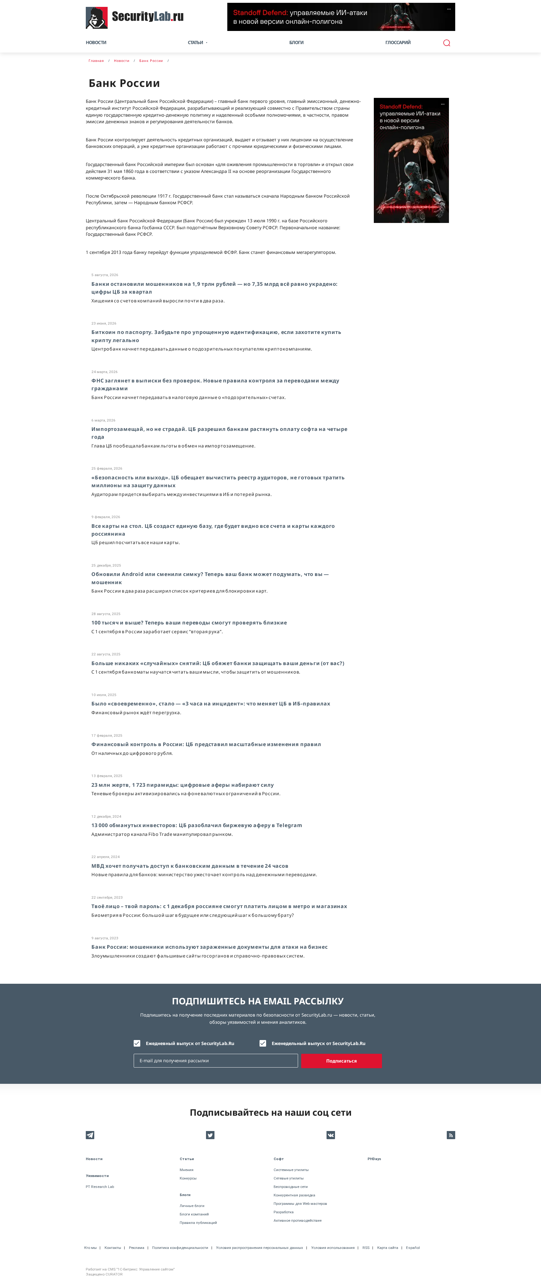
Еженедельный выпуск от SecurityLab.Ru (318, 1043)
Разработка (284, 1212)
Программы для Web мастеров (300, 1203)
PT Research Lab (100, 1186)
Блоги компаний (194, 1214)
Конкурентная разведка (294, 1195)
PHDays (374, 1159)
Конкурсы (188, 1178)
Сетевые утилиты (289, 1178)
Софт (279, 1159)
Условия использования (333, 1247)
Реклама (136, 1247)
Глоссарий (398, 42)
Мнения (186, 1170)
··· (449, 9)
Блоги (296, 42)
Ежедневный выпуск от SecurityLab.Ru (190, 1043)
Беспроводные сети (291, 1186)
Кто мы (90, 1247)
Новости (96, 42)
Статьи (187, 1159)
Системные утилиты (291, 1170)
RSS (366, 1247)
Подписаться (341, 1061)
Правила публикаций (198, 1222)
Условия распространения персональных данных (259, 1247)
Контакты (113, 1247)
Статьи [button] (195, 42)
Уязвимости (97, 1176)
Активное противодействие (298, 1220)
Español (413, 1247)
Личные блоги (192, 1206)
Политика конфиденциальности (180, 1247)
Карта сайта (387, 1247)
